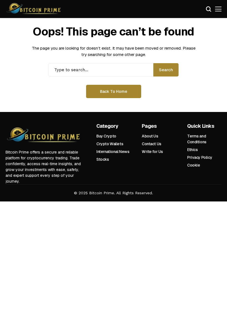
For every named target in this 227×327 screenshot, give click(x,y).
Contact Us (151, 143)
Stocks (102, 159)
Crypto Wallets (109, 143)
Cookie (193, 165)
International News (112, 151)
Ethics (192, 149)
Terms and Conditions (197, 139)
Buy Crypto (106, 136)
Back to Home (113, 91)
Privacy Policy (199, 157)
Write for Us (152, 151)
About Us (150, 136)
